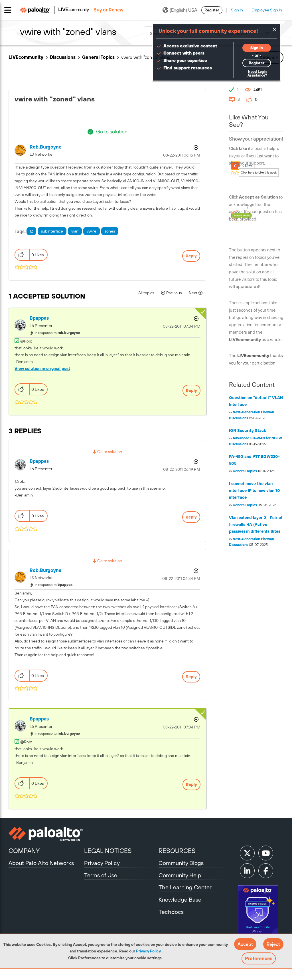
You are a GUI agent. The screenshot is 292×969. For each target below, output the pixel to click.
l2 (31, 231)
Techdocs (171, 911)
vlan (74, 231)
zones (110, 231)
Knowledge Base (180, 899)
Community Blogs (181, 863)
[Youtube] (265, 853)
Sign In (237, 10)
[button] (245, 944)
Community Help (180, 875)
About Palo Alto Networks (41, 863)
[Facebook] (265, 870)
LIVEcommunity (26, 57)
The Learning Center (185, 887)
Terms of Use (100, 875)
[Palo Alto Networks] (46, 834)
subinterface (52, 231)
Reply (191, 256)
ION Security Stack (247, 430)
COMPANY (24, 850)
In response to (57, 333)
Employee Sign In (267, 10)
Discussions (63, 57)
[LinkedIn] (247, 870)
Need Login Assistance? (257, 73)
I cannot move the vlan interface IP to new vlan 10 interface (254, 490)
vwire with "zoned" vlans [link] (145, 57)
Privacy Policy (148, 951)
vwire (91, 231)
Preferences (258, 958)
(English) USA (183, 10)
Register (211, 10)
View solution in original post (42, 368)
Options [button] (195, 147)
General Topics (98, 57)
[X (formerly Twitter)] (247, 853)
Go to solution (111, 132)
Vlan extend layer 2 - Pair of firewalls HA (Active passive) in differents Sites (256, 524)
